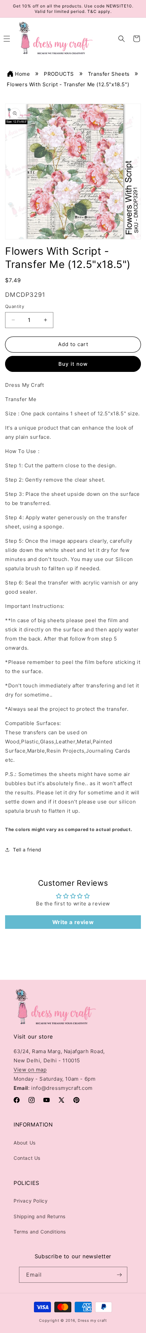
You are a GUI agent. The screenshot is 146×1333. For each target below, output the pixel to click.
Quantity (14, 306)
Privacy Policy (31, 1201)
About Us (25, 1143)
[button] (121, 38)
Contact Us (27, 1158)
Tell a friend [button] (27, 849)
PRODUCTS (59, 74)
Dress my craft (92, 1320)
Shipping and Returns (40, 1216)
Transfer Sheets (109, 74)
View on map (30, 1069)
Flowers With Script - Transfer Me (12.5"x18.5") (68, 84)
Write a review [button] (73, 922)
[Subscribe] (119, 1275)
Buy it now (73, 364)
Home (22, 74)
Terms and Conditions (40, 1232)
